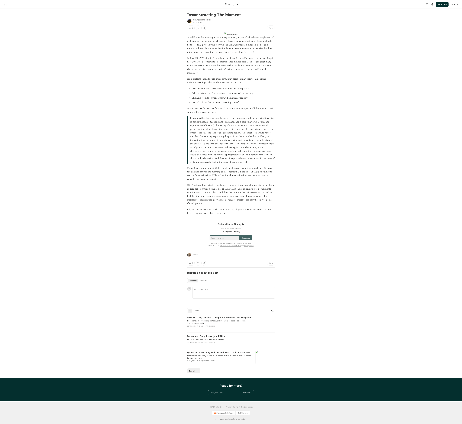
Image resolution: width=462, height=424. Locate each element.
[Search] (427, 4)
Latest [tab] (196, 311)
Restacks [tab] (203, 280)
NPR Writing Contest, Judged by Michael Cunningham (219, 317)
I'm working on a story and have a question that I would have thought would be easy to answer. (219, 356)
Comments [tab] (193, 280)
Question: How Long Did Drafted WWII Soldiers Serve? (218, 352)
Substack (219, 419)
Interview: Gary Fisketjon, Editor (206, 336)
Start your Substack (224, 413)
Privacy (228, 407)
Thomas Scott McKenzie (202, 20)
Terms (235, 407)
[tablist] (197, 280)
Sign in (454, 4)
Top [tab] (190, 311)
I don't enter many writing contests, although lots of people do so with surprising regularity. (216, 322)
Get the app (243, 413)
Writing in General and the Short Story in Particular (227, 58)
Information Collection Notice (230, 246)
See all (192, 371)
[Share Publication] (432, 4)
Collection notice (246, 407)
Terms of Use (242, 243)
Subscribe (442, 4)
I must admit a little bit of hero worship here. (205, 339)
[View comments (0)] (198, 28)
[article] (231, 323)
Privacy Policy (249, 246)
